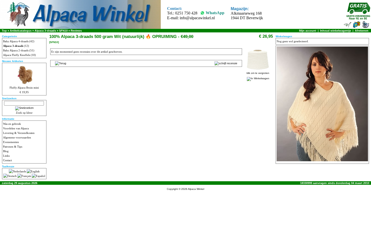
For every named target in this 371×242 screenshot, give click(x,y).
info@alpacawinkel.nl (197, 18)
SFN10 (63, 30)
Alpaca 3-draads (45, 30)
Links (6, 155)
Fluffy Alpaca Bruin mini (24, 87)
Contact (7, 160)
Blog (6, 151)
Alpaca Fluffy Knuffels (16, 54)
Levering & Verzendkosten (19, 132)
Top (4, 30)
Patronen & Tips (12, 146)
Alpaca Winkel (196, 189)
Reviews (76, 30)
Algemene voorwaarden (17, 137)
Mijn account (307, 30)
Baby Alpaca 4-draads (16, 41)
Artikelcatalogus (21, 30)
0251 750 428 (186, 13)
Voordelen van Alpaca (16, 128)
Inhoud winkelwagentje (335, 30)
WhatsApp (215, 13)
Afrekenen (361, 30)
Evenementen (11, 142)
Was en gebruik (12, 123)
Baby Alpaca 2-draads (16, 50)
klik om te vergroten (258, 73)
